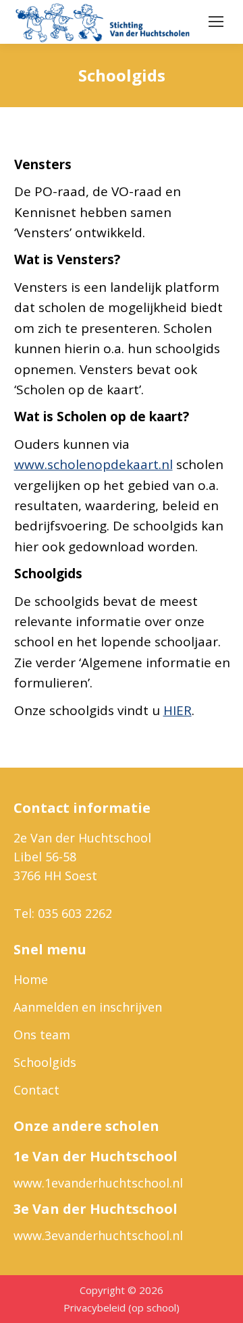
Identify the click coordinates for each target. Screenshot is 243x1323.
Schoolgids (45, 1062)
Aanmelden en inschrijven (88, 1007)
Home (31, 979)
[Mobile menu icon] (216, 21)
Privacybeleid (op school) (121, 1307)
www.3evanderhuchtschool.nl (98, 1235)
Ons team (42, 1034)
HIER (177, 710)
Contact (36, 1090)
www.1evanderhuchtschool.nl (98, 1183)
